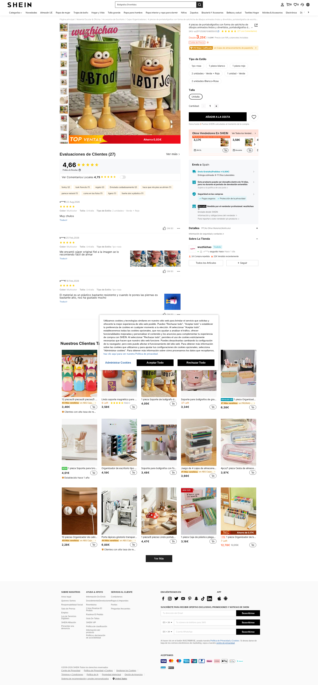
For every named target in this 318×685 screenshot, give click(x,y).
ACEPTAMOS (167, 655)
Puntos (114, 605)
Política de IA (92, 674)
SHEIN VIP (91, 622)
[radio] (196, 66)
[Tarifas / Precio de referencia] (207, 37)
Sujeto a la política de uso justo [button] (212, 187)
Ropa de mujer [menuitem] (63, 12)
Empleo (64, 613)
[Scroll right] (308, 12)
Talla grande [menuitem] (114, 12)
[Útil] (164, 228)
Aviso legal (66, 597)
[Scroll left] (304, 12)
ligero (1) (112, 193)
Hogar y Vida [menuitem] (98, 12)
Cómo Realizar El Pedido (94, 609)
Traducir (63, 220)
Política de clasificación (96, 626)
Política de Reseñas (70, 170)
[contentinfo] (210, 661)
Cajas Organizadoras (136, 19)
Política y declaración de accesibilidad (95, 636)
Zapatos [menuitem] (194, 12)
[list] (187, 598)
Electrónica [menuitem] (291, 12)
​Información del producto (93, 631)
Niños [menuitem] (184, 12)
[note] (79, 411)
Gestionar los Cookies (126, 670)
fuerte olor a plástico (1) (132, 193)
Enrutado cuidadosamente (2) (123, 187)
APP (219, 592)
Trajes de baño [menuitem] (81, 12)
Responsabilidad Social (72, 605)
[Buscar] (199, 4)
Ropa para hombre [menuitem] (133, 12)
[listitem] (211, 145)
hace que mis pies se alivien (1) (157, 187)
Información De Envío (96, 597)
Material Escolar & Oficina (88, 19)
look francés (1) (83, 187)
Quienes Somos (68, 601)
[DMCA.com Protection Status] (171, 667)
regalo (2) (99, 187)
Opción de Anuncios (134, 674)
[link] (289, 4)
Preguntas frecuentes (120, 609)
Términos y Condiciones (72, 674)
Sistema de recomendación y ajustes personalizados (85, 679)
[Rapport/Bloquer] (179, 228)
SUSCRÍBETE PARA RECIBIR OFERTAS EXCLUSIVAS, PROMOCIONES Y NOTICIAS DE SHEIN (205, 607)
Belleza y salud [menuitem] (234, 12)
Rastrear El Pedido (94, 614)
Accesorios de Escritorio (113, 19)
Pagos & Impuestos (119, 601)
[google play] (225, 600)
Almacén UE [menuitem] (46, 12)
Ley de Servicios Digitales (68, 617)
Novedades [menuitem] (31, 12)
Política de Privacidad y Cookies (224, 641)
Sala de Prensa (68, 609)
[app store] (219, 600)
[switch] (123, 177)
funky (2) (66, 187)
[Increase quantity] (216, 106)
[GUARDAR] (253, 116)
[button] (302, 5)
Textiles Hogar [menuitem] (252, 12)
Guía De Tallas (92, 618)
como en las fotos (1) (93, 193)
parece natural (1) (70, 193)
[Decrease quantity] (204, 106)
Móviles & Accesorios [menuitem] (272, 12)
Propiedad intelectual (111, 674)
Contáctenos (116, 597)
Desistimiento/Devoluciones (98, 601)
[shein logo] (19, 4)
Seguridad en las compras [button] (210, 194)
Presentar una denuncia (67, 627)
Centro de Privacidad (70, 670)
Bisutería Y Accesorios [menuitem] (212, 12)
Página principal (67, 19)
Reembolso (91, 605)
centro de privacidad (225, 643)
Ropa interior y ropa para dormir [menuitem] (162, 12)
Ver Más (159, 558)
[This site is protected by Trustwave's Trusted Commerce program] (163, 667)
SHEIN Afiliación (68, 622)
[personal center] (282, 5)
